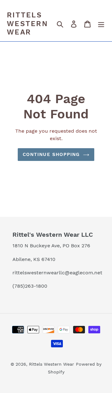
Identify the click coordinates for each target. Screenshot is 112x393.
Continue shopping (51, 154)
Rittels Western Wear (27, 23)
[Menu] (101, 24)
